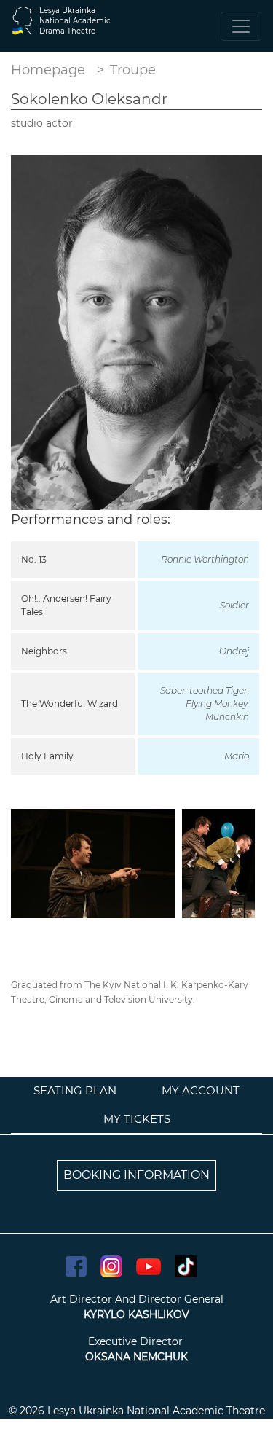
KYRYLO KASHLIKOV (136, 1314)
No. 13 (34, 559)
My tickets (136, 1119)
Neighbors (44, 651)
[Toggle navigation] (241, 26)
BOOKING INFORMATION (136, 1175)
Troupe (133, 70)
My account (201, 1090)
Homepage (48, 70)
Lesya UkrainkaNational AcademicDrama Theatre (75, 21)
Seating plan (74, 1090)
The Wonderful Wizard (69, 703)
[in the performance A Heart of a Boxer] (93, 862)
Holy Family (47, 756)
